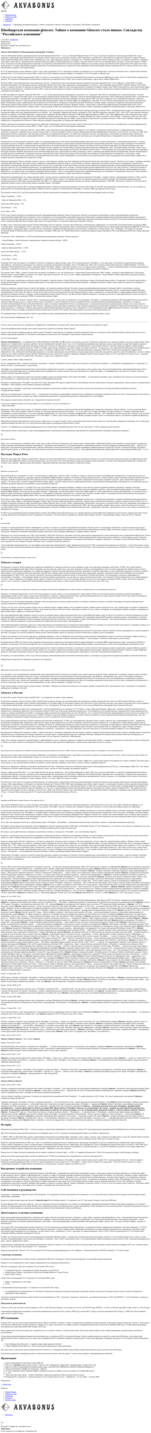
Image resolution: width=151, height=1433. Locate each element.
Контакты (9, 1415)
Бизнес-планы (10, 1400)
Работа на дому (11, 17)
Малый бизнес (10, 15)
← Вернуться (6, 1384)
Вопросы (8, 21)
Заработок (9, 19)
